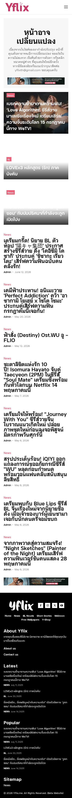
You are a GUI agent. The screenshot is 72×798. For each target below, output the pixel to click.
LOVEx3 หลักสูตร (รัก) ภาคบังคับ (22, 691)
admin (7, 272)
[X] (54, 605)
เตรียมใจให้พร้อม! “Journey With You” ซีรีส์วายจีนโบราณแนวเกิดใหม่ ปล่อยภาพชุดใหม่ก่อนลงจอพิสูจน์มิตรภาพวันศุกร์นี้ (35, 424)
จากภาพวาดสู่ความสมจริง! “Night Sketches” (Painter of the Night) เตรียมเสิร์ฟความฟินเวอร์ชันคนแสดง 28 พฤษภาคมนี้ (35, 553)
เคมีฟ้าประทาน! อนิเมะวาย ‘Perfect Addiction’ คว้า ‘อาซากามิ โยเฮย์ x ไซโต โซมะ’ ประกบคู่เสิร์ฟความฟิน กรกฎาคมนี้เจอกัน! (35, 300)
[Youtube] (61, 605)
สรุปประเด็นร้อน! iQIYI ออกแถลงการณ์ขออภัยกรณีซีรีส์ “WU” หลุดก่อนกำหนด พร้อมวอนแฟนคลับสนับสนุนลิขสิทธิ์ (35, 468)
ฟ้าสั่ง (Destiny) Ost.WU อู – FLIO (36, 337)
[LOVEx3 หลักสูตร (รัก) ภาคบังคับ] (36, 158)
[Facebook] (40, 605)
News (11, 95)
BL (9, 159)
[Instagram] (47, 605)
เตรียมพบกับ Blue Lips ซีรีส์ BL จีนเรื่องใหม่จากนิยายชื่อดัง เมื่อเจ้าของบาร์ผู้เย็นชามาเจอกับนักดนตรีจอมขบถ (35, 510)
